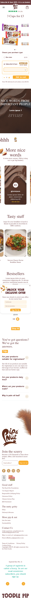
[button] (15, 310)
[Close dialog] (30, 285)
